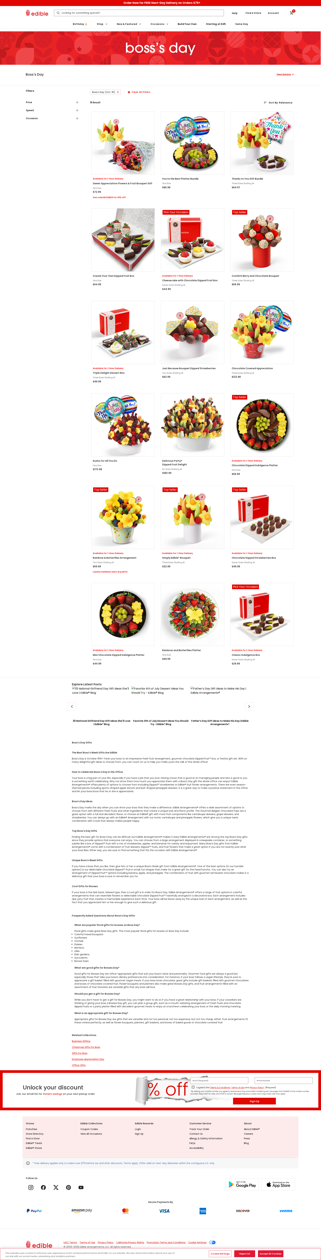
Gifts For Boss (79, 1053)
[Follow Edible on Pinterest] (68, 1187)
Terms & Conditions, (220, 1087)
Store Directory (34, 1133)
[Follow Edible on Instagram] (31, 1187)
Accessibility (196, 1148)
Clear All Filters (141, 92)
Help (235, 13)
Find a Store (253, 13)
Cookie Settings (197, 1242)
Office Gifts (79, 1065)
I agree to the (202, 1087)
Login (138, 1129)
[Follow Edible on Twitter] (56, 1187)
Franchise (31, 1129)
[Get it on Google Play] (242, 1184)
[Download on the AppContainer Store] (278, 1184)
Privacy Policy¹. (257, 1087)
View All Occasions (91, 1133)
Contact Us (196, 1133)
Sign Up (254, 1101)
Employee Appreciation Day (88, 1059)
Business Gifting (81, 1041)
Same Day (241, 24)
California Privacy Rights (130, 1242)
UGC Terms (70, 1242)
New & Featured (127, 24)
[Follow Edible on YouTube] (81, 1187)
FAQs (192, 1143)
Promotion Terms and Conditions (166, 1242)
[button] (160, 74)
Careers (248, 1133)
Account (273, 13)
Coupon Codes (89, 1129)
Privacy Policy (106, 1242)
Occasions (157, 24)
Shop (100, 24)
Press (247, 1138)
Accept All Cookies (270, 1253)
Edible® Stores (34, 1148)
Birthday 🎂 (80, 24)
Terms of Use (237, 1087)
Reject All (244, 1253)
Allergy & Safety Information (206, 1138)
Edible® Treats (34, 1143)
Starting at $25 (216, 24)
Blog (246, 1143)
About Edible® (252, 1129)
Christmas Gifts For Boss (86, 1047)
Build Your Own (187, 24)
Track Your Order (199, 1129)
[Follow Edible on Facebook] (43, 1187)
